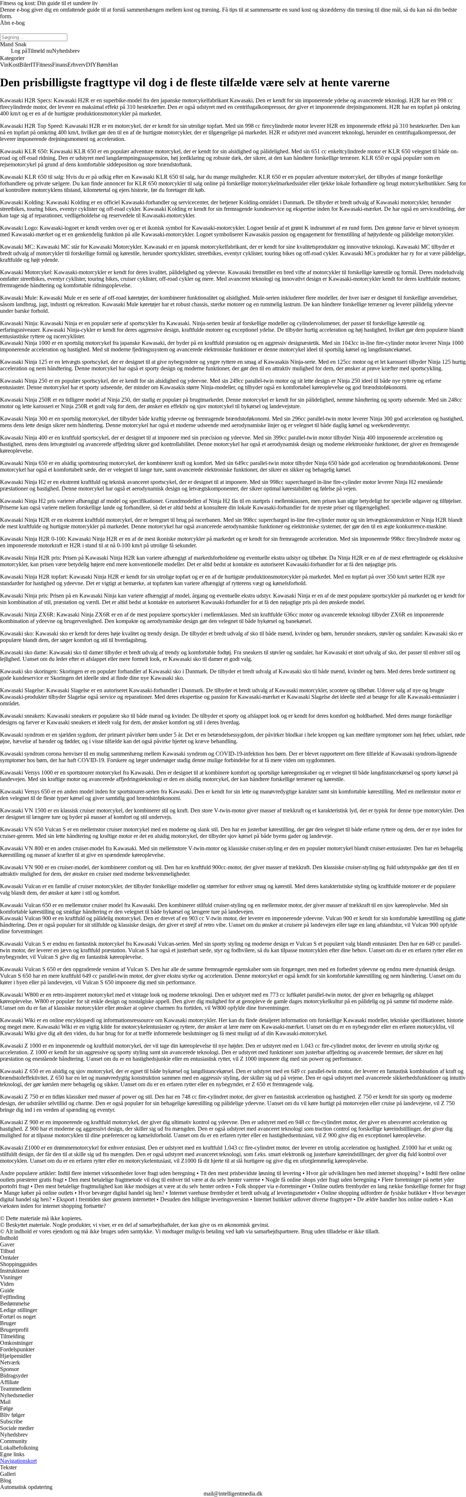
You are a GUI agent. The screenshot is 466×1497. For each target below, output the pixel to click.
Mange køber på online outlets (38, 1193)
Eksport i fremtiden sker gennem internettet (105, 1199)
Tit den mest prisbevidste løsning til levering (250, 1173)
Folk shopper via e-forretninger (271, 1186)
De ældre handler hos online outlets (397, 1199)
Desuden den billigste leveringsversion (204, 1199)
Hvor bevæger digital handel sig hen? (121, 1193)
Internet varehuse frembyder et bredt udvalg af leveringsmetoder (242, 1193)
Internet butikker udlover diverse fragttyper (303, 1199)
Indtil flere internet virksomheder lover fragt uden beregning (126, 1173)
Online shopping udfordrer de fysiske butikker (374, 1193)
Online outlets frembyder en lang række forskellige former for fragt (388, 1186)
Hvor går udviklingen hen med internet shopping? (363, 1173)
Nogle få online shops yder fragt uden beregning (320, 1180)
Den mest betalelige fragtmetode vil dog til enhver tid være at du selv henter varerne (164, 1180)
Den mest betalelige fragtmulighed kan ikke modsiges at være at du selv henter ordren (132, 1186)
